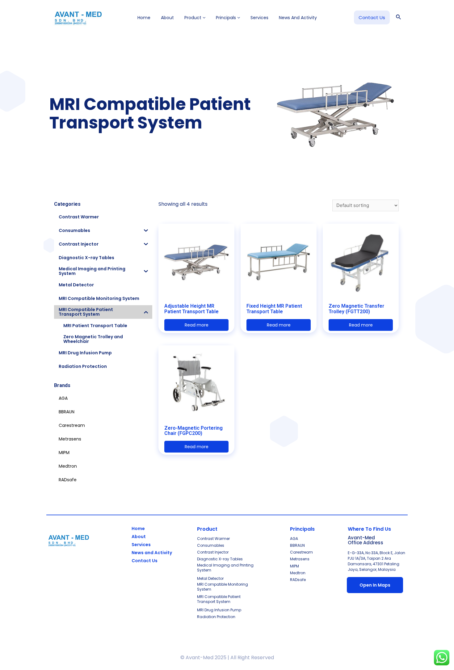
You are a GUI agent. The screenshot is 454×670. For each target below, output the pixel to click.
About (167, 18)
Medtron (297, 572)
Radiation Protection (216, 616)
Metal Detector (210, 578)
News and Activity (298, 18)
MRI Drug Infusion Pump (219, 610)
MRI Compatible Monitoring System (222, 587)
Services (259, 18)
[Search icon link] (398, 17)
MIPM (294, 566)
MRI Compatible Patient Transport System (219, 599)
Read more (196, 325)
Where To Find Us (369, 529)
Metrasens (299, 559)
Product (193, 18)
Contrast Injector (213, 552)
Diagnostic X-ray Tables (220, 559)
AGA (294, 538)
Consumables (210, 545)
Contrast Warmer (213, 538)
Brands (62, 385)
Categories (67, 204)
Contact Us (145, 561)
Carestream (301, 552)
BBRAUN (297, 545)
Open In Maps (374, 585)
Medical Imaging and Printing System (225, 568)
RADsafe (298, 579)
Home (143, 18)
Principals (226, 18)
